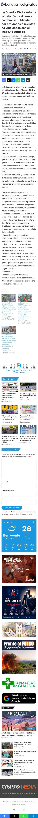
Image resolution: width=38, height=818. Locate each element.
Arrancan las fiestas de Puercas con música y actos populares (28, 438)
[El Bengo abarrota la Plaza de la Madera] (7, 754)
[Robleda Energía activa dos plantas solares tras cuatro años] (28, 387)
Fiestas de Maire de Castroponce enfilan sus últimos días (27, 418)
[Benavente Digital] (19, 4)
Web (3, 498)
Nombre (5, 482)
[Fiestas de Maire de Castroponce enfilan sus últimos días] (28, 409)
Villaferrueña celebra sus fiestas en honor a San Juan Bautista (9, 418)
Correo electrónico (8, 490)
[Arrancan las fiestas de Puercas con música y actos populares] (28, 429)
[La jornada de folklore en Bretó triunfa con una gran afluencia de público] (10, 429)
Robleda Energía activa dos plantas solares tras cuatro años (28, 395)
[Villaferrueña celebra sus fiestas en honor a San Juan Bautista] (10, 409)
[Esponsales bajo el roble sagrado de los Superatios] (7, 745)
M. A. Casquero (7, 49)
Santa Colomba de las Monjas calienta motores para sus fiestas (24, 762)
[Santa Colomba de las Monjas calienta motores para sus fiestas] (10, 387)
